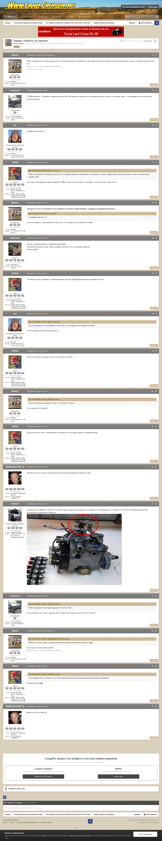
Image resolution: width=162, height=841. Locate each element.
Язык (5, 822)
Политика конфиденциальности (28, 822)
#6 (156, 238)
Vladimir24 (15, 238)
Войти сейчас (118, 776)
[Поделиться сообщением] (153, 55)
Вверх (153, 85)
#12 (156, 467)
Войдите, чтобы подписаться (131, 41)
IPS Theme (6, 820)
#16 (156, 666)
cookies (43, 835)
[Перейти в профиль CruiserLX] (14, 101)
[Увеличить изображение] (74, 549)
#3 (156, 125)
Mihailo (20, 43)
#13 (156, 504)
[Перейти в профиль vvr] (14, 136)
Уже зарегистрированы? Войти (133, 7)
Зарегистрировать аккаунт (43, 776)
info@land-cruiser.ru (152, 820)
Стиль (12, 822)
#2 (156, 90)
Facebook (157, 23)
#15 (156, 631)
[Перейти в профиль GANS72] (14, 514)
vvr (15, 125)
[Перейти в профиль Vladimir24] (14, 249)
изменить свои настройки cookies (80, 835)
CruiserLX (15, 90)
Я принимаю (146, 834)
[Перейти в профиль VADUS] (14, 173)
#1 (156, 55)
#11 (156, 426)
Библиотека (85, 17)
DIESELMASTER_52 (15, 467)
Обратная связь (46, 822)
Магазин (43, 17)
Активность (27, 17)
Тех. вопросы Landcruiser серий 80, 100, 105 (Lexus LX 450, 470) (59, 43)
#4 (156, 162)
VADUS (15, 162)
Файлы (71, 17)
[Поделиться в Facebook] (4, 797)
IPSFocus (15, 820)
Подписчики (148, 41)
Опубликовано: (37, 55)
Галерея (58, 17)
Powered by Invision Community (148, 822)
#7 (156, 273)
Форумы (10, 17)
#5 (156, 203)
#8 (156, 314)
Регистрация (153, 7)
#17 (156, 706)
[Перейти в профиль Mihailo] (8, 42)
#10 (156, 391)
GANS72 (15, 504)
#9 (156, 351)
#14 (156, 596)
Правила (132, 23)
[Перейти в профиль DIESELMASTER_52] (14, 477)
